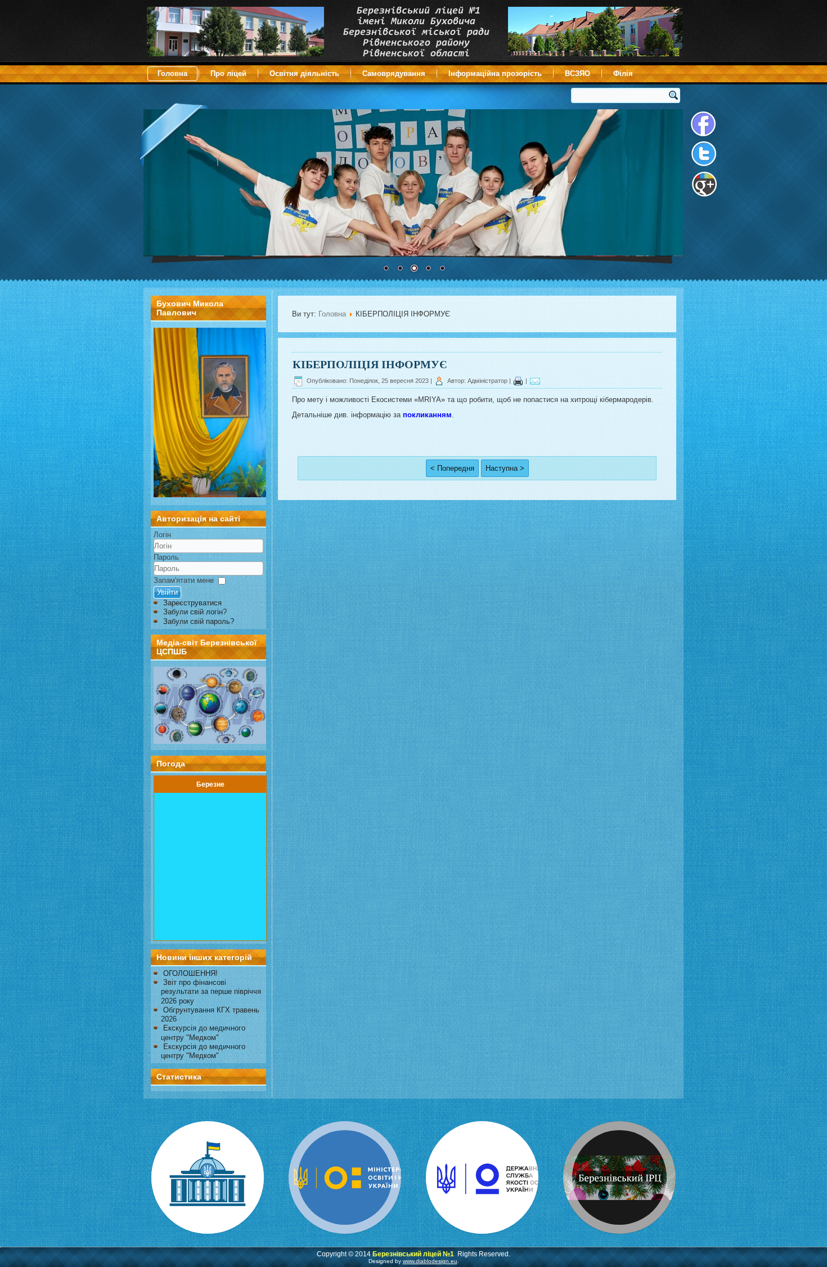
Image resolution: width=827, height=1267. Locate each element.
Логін (162, 534)
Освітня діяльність (304, 73)
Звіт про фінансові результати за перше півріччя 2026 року (211, 991)
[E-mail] (535, 380)
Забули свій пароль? (198, 621)
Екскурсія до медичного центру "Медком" (203, 1032)
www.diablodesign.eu (430, 1261)
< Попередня (452, 468)
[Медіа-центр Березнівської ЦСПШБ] (208, 705)
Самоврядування (393, 73)
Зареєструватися (192, 603)
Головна (172, 73)
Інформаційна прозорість (495, 73)
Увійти (167, 592)
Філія (623, 73)
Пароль (166, 557)
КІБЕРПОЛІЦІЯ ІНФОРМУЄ (370, 364)
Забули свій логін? (195, 612)
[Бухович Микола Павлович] (210, 494)
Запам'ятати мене (184, 580)
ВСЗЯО (577, 73)
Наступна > (505, 468)
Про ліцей (228, 73)
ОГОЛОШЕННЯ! (190, 973)
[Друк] (518, 380)
